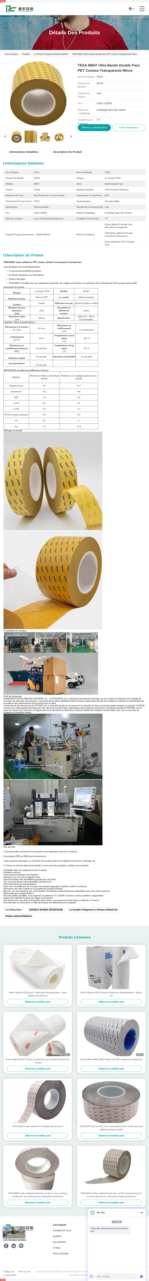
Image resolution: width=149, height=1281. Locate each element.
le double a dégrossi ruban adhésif (51, 54)
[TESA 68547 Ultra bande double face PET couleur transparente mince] (38, 93)
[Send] (141, 1276)
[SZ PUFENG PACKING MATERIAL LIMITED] (19, 8)
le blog (56, 1248)
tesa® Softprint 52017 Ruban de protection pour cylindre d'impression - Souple (38, 1061)
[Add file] (91, 1276)
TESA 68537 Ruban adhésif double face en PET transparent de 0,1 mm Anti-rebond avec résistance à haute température (111, 1195)
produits (57, 1236)
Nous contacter (61, 1253)
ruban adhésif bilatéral (19, 916)
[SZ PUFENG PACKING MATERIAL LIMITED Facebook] (6, 1246)
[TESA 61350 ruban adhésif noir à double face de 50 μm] (38, 1102)
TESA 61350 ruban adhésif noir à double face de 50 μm (37, 1126)
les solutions (59, 1242)
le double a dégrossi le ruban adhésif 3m (93, 909)
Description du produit (67, 151)
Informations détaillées (23, 151)
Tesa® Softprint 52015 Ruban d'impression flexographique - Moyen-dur (111, 994)
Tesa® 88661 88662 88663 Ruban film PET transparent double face (111, 1059)
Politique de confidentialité (9, 1273)
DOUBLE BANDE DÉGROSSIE (46, 909)
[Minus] (141, 1212)
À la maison (12, 54)
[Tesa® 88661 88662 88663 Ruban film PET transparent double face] (111, 1035)
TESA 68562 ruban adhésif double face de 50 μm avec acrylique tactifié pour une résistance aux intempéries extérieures (37, 1195)
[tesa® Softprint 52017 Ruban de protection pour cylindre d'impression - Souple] (38, 1035)
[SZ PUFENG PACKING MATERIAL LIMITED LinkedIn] (13, 1246)
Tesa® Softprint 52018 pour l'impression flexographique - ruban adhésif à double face (38, 994)
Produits (26, 54)
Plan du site (24, 1271)
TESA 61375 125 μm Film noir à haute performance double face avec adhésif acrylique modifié (111, 1128)
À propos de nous (62, 1230)
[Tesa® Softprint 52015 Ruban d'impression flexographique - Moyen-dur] (111, 968)
